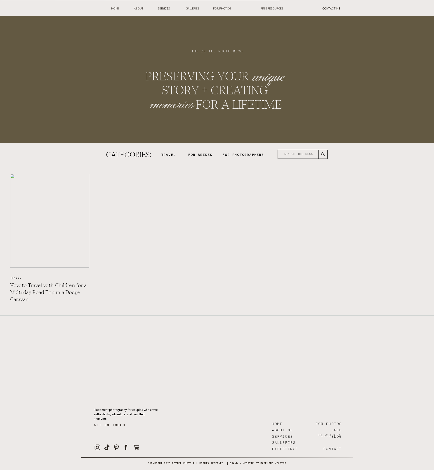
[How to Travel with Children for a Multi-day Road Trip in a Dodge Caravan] (49, 221)
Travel (15, 277)
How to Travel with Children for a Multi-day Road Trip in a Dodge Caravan (48, 292)
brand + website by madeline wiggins (258, 463)
